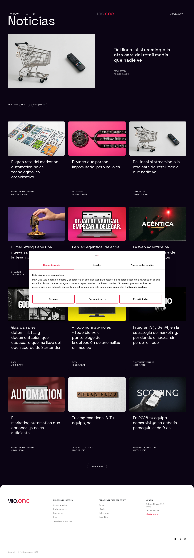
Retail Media (120, 71)
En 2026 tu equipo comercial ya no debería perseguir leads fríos (155, 422)
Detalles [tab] (97, 265)
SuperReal (103, 517)
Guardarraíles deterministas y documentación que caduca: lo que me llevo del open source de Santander (36, 337)
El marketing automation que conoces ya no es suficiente (35, 425)
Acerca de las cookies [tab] (142, 265)
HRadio (102, 509)
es (27, 14)
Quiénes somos (60, 509)
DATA (13, 362)
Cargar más (97, 466)
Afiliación (16, 272)
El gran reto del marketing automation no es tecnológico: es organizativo (34, 169)
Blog (55, 517)
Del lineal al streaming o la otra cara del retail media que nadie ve (142, 55)
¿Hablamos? (176, 14)
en (34, 14)
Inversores (58, 513)
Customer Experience (143, 362)
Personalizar (95, 299)
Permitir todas (140, 299)
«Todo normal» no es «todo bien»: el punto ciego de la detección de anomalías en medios (96, 337)
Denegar (53, 299)
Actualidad (77, 191)
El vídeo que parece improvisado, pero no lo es (96, 164)
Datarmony (104, 513)
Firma (101, 505)
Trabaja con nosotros (62, 521)
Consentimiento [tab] (51, 265)
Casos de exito (60, 505)
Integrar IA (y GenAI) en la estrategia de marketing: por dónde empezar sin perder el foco (156, 335)
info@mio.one (152, 514)
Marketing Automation (22, 191)
